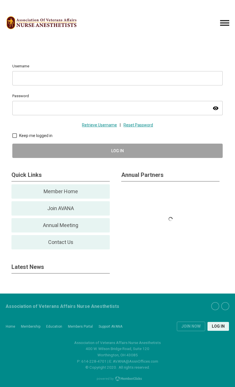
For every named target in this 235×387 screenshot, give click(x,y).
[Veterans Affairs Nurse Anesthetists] (41, 23)
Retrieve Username (99, 125)
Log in (218, 326)
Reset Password (138, 125)
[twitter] (225, 306)
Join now (191, 326)
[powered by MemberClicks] (117, 379)
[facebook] (215, 306)
